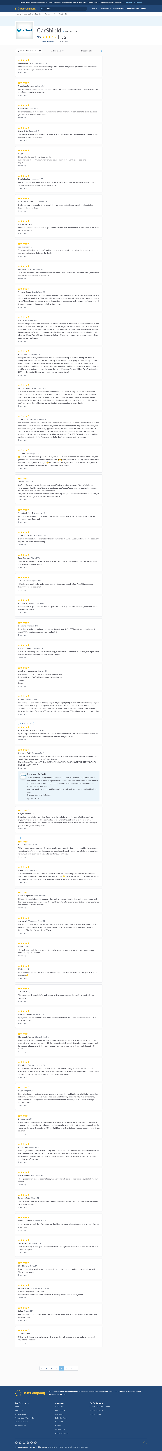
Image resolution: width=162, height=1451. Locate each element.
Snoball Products (96, 1410)
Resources (19, 1410)
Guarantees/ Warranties (25, 1418)
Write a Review (119, 8)
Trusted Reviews (21, 1422)
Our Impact (59, 1414)
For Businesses (133, 8)
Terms (61, 1447)
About (94, 8)
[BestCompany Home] (25, 8)
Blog (17, 1406)
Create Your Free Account (100, 1406)
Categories (105, 8)
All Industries (20, 1425)
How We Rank (20, 1414)
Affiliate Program (62, 1433)
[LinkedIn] (31, 1442)
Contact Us (59, 1422)
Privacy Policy (52, 1447)
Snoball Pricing (95, 1414)
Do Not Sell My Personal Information (76, 1447)
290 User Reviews (48, 41)
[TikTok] (35, 1442)
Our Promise (60, 1410)
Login (143, 8)
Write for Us (60, 1429)
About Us (59, 1406)
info (101, 51)
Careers (58, 1425)
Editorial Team (61, 1418)
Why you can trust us (133, 3)
